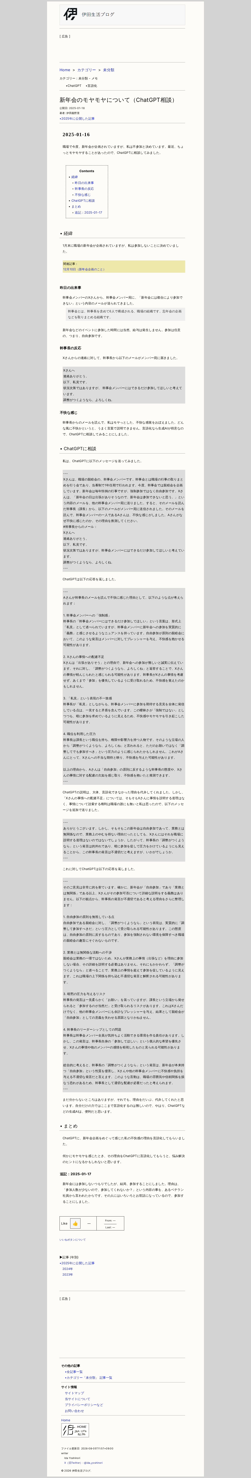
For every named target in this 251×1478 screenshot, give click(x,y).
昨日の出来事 (84, 183)
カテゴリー (86, 70)
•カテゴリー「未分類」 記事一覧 (88, 1377)
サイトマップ (74, 1393)
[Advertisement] (122, 48)
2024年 (66, 1269)
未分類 (108, 70)
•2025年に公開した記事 (77, 118)
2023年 (66, 1274)
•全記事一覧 (74, 1372)
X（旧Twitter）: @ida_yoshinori (82, 1462)
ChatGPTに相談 (83, 200)
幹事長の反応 (84, 188)
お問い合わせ (74, 1411)
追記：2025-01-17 (88, 212)
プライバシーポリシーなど (84, 1405)
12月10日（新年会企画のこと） (84, 269)
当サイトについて (77, 1399)
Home (65, 70)
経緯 (74, 177)
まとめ (76, 206)
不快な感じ (83, 195)
